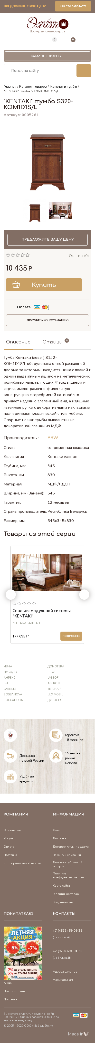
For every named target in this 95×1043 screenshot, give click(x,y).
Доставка (27, 755)
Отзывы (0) (79, 255)
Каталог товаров (46, 56)
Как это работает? (73, 6)
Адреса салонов (65, 971)
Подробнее (71, 636)
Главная (10, 86)
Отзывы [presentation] (53, 342)
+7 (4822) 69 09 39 (67, 931)
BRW (53, 438)
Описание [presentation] (18, 342)
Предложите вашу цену (47, 239)
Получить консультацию (47, 320)
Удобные (26, 776)
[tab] (18, 342)
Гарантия (72, 735)
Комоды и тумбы (63, 86)
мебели (71, 763)
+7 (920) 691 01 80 (67, 951)
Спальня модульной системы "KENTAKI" (41, 613)
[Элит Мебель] (47, 23)
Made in (75, 1034)
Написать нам (63, 980)
